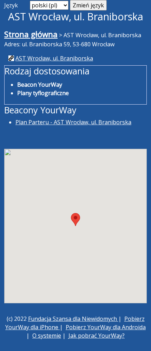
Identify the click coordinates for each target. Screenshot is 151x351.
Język (11, 5)
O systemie (46, 335)
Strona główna (31, 34)
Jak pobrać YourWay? (96, 335)
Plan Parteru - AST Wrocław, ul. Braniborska (73, 122)
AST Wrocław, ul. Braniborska (54, 58)
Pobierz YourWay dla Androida (106, 327)
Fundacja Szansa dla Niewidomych (73, 319)
